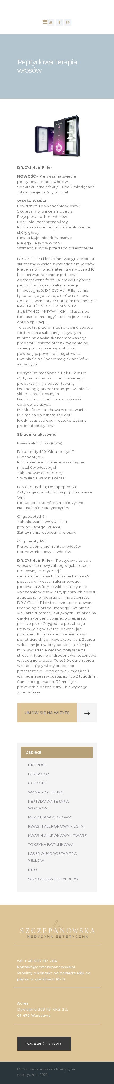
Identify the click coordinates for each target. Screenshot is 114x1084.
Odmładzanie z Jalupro (53, 879)
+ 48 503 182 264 (41, 961)
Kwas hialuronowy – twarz (57, 835)
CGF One (36, 783)
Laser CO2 (38, 774)
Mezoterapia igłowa (49, 817)
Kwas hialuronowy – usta (55, 826)
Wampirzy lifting (45, 792)
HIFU (32, 870)
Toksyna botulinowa (50, 844)
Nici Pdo (36, 765)
